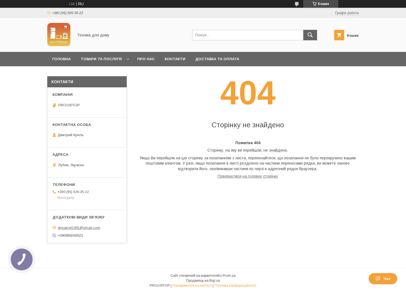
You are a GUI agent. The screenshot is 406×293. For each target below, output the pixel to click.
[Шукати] (310, 35)
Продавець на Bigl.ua (203, 281)
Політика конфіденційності (235, 285)
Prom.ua (229, 276)
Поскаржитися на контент (192, 285)
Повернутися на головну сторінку (248, 176)
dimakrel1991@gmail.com (79, 228)
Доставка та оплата (217, 59)
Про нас (146, 59)
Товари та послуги (101, 59)
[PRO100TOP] (58, 45)
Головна (61, 59)
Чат (387, 278)
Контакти (175, 59)
